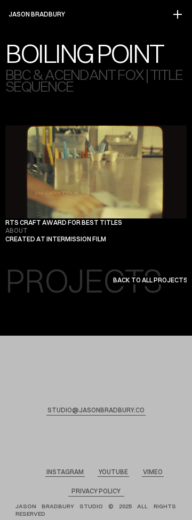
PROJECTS (83, 280)
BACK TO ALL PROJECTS (150, 280)
